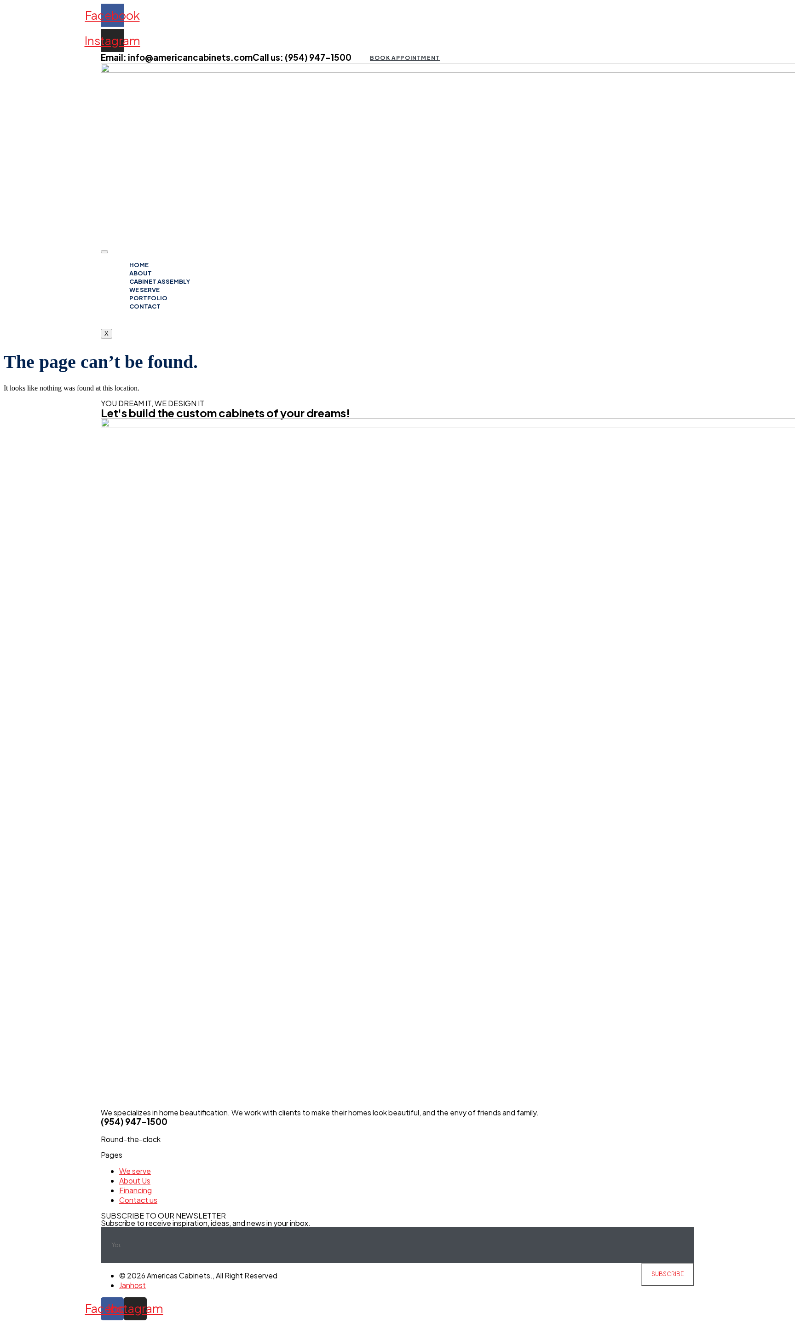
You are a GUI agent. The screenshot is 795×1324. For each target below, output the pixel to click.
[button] (404, 57)
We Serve (144, 289)
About (140, 273)
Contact (145, 306)
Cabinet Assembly (159, 281)
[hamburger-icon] (104, 252)
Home (139, 264)
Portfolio (148, 298)
